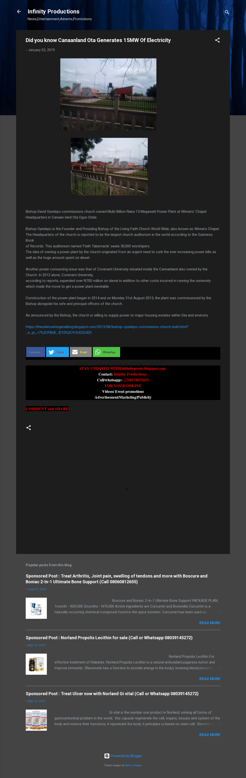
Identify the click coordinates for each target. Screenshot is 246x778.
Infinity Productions (54, 11)
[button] (217, 41)
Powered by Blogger (126, 756)
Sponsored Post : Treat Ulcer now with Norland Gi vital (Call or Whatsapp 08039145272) (112, 693)
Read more (209, 623)
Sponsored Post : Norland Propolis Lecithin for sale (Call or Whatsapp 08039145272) (109, 637)
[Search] (227, 13)
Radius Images (133, 765)
